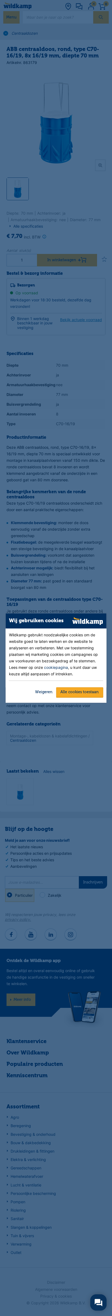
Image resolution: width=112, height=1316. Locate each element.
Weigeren (43, 692)
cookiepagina (56, 667)
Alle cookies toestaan (79, 692)
